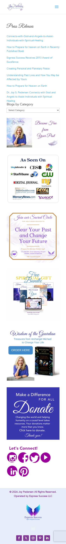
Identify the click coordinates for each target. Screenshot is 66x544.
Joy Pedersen (26, 492)
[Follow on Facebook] (19, 538)
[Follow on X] (26, 538)
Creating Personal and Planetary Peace (28, 68)
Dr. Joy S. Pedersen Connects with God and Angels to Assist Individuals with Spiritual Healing (31, 97)
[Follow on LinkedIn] (47, 538)
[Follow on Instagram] (33, 538)
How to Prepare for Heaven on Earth (27, 86)
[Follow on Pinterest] (40, 538)
